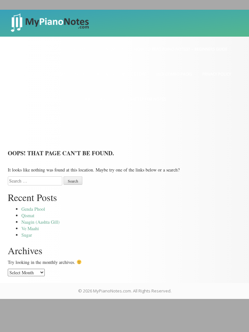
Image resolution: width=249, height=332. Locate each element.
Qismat (27, 215)
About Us (50, 49)
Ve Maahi (30, 228)
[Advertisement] (124, 157)
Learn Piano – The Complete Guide (52, 74)
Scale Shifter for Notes (141, 99)
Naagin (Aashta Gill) (40, 222)
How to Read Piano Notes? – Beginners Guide (181, 49)
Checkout (80, 49)
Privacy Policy (216, 74)
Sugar (26, 235)
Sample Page (94, 99)
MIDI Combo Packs (174, 74)
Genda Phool (33, 209)
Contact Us (112, 49)
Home (26, 49)
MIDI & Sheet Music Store (121, 74)
